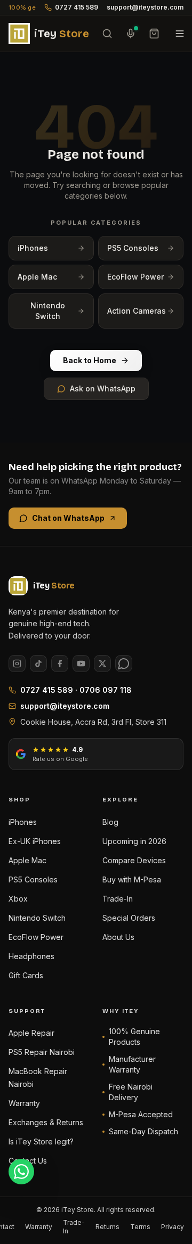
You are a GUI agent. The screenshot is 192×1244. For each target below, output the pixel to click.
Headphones (31, 956)
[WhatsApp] (123, 663)
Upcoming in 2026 (134, 841)
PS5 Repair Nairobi (42, 1052)
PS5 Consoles (132, 247)
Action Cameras (136, 310)
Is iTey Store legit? (41, 1141)
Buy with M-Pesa (131, 879)
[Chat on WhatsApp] (21, 1171)
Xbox (18, 898)
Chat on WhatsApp (68, 517)
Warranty (24, 1103)
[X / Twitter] (102, 663)
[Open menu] (179, 33)
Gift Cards (26, 975)
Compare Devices (134, 860)
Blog (110, 821)
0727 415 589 (76, 7)
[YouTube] (81, 663)
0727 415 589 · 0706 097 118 (76, 689)
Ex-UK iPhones (35, 841)
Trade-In (117, 898)
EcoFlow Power (135, 276)
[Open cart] (154, 33)
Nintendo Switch (47, 311)
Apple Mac (37, 276)
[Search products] (107, 33)
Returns (107, 1227)
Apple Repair (31, 1032)
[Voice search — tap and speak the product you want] (130, 33)
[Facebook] (59, 663)
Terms (140, 1227)
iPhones (33, 247)
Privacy (172, 1227)
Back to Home (89, 360)
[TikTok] (38, 663)
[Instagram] (17, 663)
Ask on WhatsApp (102, 388)
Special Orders (128, 917)
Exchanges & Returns (46, 1122)
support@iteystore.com (145, 7)
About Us (118, 937)
